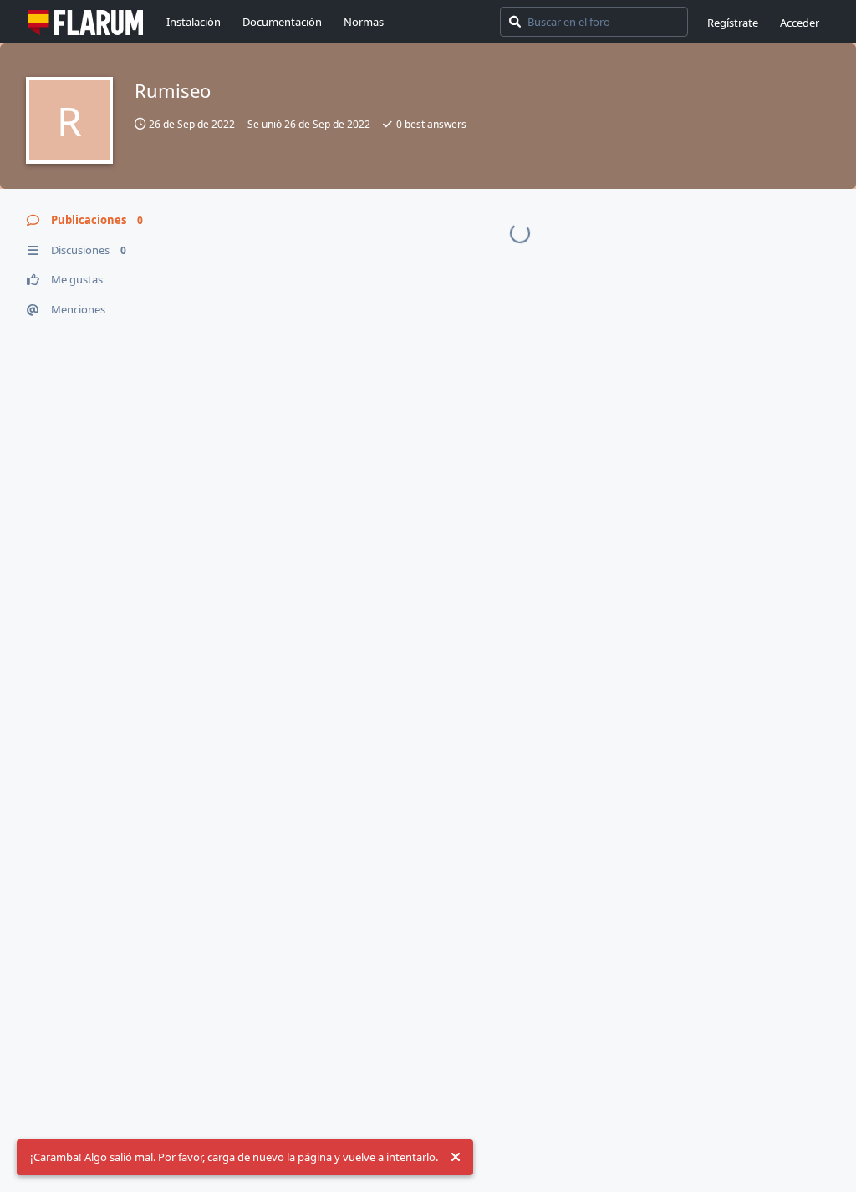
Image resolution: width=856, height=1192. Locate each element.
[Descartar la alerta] (456, 1158)
